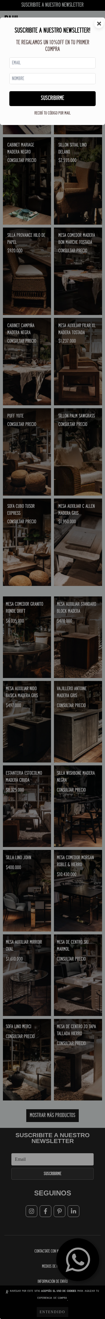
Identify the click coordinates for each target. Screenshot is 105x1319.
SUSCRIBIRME (52, 98)
